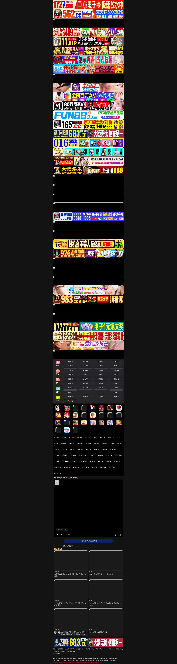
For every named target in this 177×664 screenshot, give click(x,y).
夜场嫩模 (96, 449)
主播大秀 (56, 449)
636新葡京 (92, 455)
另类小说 (70, 401)
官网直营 (79, 437)
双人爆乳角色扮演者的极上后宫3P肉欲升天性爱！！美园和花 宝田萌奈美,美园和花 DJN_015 (70, 633)
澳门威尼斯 (116, 461)
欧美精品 (101, 361)
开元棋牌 (71, 437)
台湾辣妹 (70, 370)
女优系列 (85, 379)
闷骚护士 (116, 383)
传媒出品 (70, 392)
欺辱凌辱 (70, 374)
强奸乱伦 (85, 361)
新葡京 (56, 443)
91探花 (85, 374)
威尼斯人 (56, 437)
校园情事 (85, 396)
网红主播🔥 (57, 473)
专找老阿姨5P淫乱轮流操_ (98, 632)
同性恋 (116, 392)
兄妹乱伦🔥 (76, 467)
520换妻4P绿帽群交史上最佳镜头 (101, 574)
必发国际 (104, 449)
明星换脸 (85, 383)
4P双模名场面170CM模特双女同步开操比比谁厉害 (70, 575)
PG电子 (95, 437)
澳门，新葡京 (83, 461)
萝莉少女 (116, 361)
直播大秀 (108, 461)
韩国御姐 (85, 370)
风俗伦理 (116, 396)
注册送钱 (102, 437)
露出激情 (85, 388)
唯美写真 (101, 388)
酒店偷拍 (119, 443)
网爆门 (116, 388)
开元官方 (56, 461)
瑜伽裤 (101, 383)
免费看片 (92, 461)
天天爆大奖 (65, 461)
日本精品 (85, 365)
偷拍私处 (80, 449)
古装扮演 (70, 379)
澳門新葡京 (65, 455)
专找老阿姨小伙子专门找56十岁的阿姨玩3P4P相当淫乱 (70, 604)
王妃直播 (64, 449)
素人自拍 (116, 365)
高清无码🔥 (103, 467)
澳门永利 (87, 437)
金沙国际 (74, 461)
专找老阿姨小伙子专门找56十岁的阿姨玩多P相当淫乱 (105, 604)
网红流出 (101, 374)
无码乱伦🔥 (118, 455)
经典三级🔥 (57, 467)
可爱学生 (101, 379)
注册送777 (111, 437)
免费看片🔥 (82, 455)
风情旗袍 (70, 383)
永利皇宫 (74, 455)
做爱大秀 (100, 461)
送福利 (118, 437)
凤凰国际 (79, 443)
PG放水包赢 (87, 443)
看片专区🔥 (85, 467)
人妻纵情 (101, 396)
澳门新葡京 (112, 449)
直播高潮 (96, 443)
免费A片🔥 (67, 467)
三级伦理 (70, 365)
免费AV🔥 (112, 467)
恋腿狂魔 (116, 379)
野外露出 (116, 374)
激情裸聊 (100, 455)
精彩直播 (104, 443)
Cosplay (101, 365)
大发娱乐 (56, 455)
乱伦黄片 (72, 449)
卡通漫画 (70, 388)
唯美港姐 (101, 370)
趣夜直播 (88, 449)
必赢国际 (71, 443)
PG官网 (64, 437)
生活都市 (70, 396)
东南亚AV (116, 370)
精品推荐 (70, 361)
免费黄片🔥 (108, 455)
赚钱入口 (94, 467)
